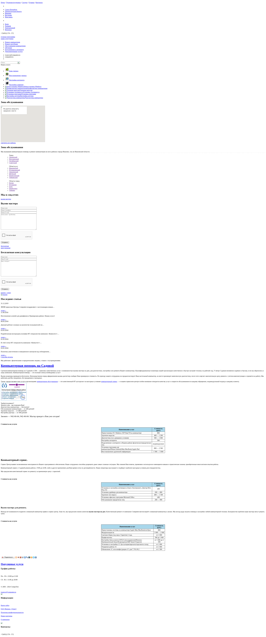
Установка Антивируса (31, 92)
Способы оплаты (7, 357)
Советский (13, 163)
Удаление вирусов (26, 90)
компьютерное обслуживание (47, 381)
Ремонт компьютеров (12, 42)
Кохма (11, 183)
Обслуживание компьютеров (15, 46)
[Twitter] (34, 557)
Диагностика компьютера (34, 98)
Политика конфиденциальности (12, 612)
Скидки (24, 2)
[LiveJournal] (27, 557)
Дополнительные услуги (14, 51)
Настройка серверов (16, 85)
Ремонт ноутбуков (11, 44)
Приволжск (13, 188)
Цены (3, 2)
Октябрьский (13, 161)
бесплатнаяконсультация (5, 247)
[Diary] (18, 557)
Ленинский (13, 157)
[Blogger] (16, 557)
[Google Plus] (20, 557)
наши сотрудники (7, 39)
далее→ (3, 310)
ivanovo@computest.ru (8, 592)
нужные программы (8, 37)
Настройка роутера (26, 96)
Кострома (8, 15)
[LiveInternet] (23, 557)
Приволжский (14, 176)
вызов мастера (6, 199)
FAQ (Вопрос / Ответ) (8, 609)
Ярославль (8, 17)
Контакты (39, 2)
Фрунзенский (14, 159)
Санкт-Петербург (11, 9)
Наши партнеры (6, 616)
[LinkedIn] (25, 557)
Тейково (12, 190)
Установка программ (28, 94)
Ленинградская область (13, 11)
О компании (5, 619)
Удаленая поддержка (13, 2)
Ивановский (13, 168)
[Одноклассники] (31, 557)
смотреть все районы (8, 143)
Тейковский (13, 177)
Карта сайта (5, 605)
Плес (11, 187)
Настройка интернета (16, 80)
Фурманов (13, 185)
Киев (7, 24)
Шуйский (12, 174)
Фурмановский (14, 170)
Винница (8, 30)
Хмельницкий (10, 28)
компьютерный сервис (109, 381)
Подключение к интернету (14, 50)
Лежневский (13, 172)
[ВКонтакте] (36, 557)
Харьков (8, 26)
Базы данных (13, 71)
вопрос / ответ (6, 293)
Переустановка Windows (32, 86)
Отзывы (31, 2)
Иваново (8, 13)
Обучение (8, 48)
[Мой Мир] (29, 557)
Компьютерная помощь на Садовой (27, 365)
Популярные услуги (12, 564)
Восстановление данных (18, 75)
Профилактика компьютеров (37, 88)
